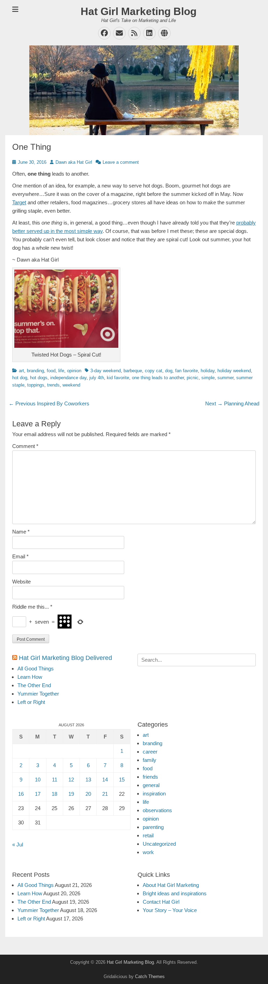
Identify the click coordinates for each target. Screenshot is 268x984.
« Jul (17, 844)
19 (71, 794)
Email (20, 556)
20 (88, 794)
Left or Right (31, 702)
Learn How (29, 677)
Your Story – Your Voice (170, 910)
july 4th (96, 377)
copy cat (153, 370)
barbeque (133, 370)
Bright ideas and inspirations (175, 893)
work (148, 852)
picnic (193, 377)
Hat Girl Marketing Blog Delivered (65, 657)
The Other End (34, 685)
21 (105, 794)
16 (21, 794)
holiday (208, 370)
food (51, 370)
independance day (68, 377)
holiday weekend (234, 370)
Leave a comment (121, 162)
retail (148, 835)
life (61, 370)
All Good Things (35, 668)
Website (21, 582)
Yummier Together (38, 694)
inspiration (154, 793)
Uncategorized (159, 844)
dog (168, 370)
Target (19, 202)
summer (225, 377)
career (150, 752)
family (149, 760)
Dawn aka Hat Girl (73, 162)
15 (122, 780)
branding (35, 370)
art (21, 370)
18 (54, 794)
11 (54, 780)
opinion (74, 370)
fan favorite (186, 370)
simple (208, 377)
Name (21, 532)
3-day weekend (105, 370)
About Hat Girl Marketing (171, 885)
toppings (35, 385)
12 (71, 780)
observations (157, 810)
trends (53, 385)
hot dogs (38, 377)
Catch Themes (150, 976)
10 (37, 780)
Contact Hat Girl (161, 902)
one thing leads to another (158, 377)
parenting (153, 827)
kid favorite (118, 377)
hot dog (19, 377)
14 (105, 780)
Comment (25, 446)
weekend (71, 385)
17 (37, 794)
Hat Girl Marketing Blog (138, 11)
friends (150, 777)
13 (88, 780)
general (151, 785)
